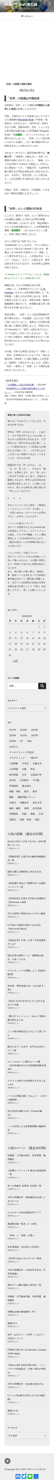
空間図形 (13, 814)
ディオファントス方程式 (21, 752)
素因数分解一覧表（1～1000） (23, 1224)
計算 (41, 814)
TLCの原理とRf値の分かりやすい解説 (26, 913)
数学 (35, 791)
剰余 (32, 769)
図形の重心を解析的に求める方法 (24, 871)
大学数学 (24, 780)
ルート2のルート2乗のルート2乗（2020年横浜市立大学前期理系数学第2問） (27, 1065)
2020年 (12, 735)
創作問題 (13, 774)
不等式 (25, 763)
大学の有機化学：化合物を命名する (26, 1384)
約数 (24, 814)
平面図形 (13, 786)
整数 (11, 797)
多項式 (12, 780)
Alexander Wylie (26, 119)
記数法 (12, 819)
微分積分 (26, 786)
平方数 (36, 780)
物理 (26, 808)
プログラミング (17, 758)
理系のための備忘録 (21, 4)
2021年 (23, 735)
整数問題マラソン (27, 797)
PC (21, 741)
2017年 (12, 730)
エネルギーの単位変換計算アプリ (24, 1212)
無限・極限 (14, 808)
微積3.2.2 (12, 1323)
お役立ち (13, 746)
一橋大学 (33, 758)
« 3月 (15, 661)
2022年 (34, 735)
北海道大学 (36, 774)
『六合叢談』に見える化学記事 (20, 385)
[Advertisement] (27, 49)
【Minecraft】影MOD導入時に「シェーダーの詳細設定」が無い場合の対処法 (27, 1369)
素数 (32, 814)
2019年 (34, 730)
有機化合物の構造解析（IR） (22, 1311)
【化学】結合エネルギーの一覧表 (24, 1258)
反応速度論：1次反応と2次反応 (23, 1247)
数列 (26, 791)
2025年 (12, 741)
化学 (24, 774)
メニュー (28, 16)
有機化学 (24, 802)
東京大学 (37, 802)
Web (29, 741)
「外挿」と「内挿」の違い (21, 1235)
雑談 (37, 819)
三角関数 (13, 763)
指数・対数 (14, 791)
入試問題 (13, 769)
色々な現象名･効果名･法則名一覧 (24, 1185)
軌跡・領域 (25, 819)
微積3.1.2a (13, 1410)
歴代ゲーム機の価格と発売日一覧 (24, 1285)
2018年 (23, 730)
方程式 (12, 802)
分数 (24, 769)
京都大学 (37, 763)
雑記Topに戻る (27, 90)
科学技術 (37, 808)
